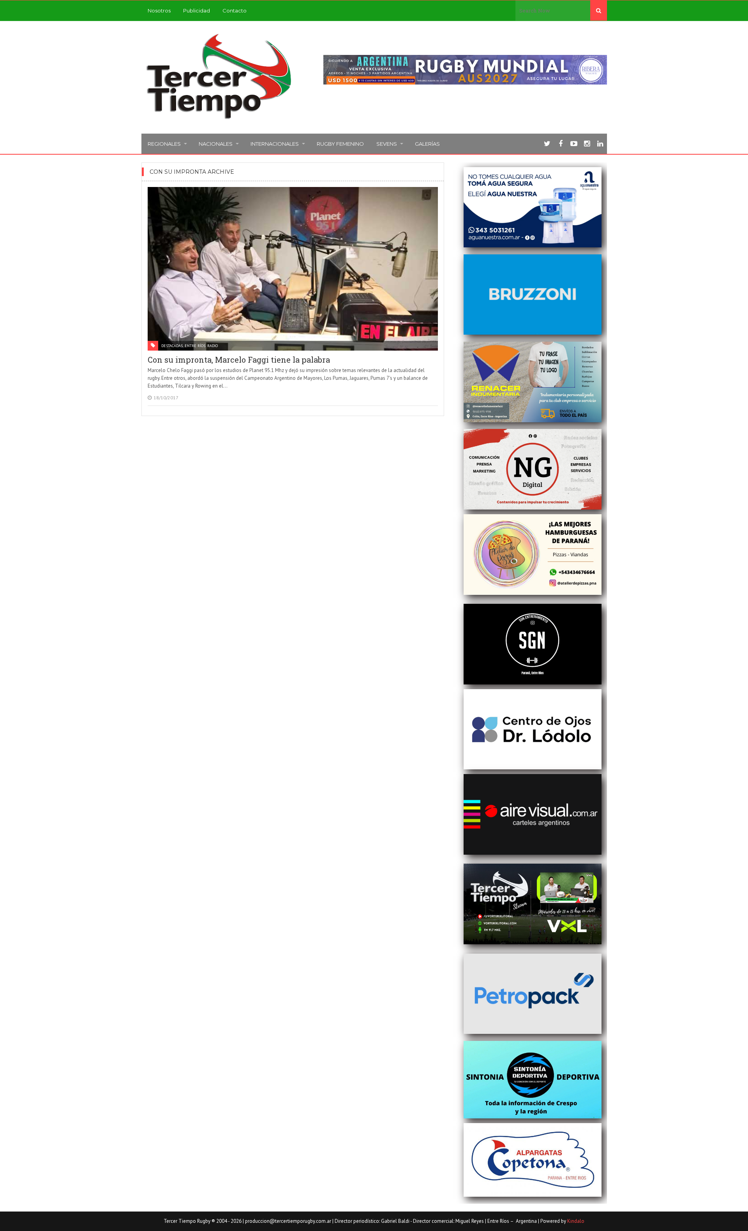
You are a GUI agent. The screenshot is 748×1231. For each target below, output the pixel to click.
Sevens (386, 144)
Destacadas (172, 345)
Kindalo (575, 1221)
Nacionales (216, 144)
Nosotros (159, 10)
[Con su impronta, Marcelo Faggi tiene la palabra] (293, 269)
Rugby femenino (340, 144)
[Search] (598, 10)
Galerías (427, 144)
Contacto (234, 10)
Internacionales (275, 144)
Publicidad (196, 10)
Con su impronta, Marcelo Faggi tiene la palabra (239, 359)
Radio (212, 345)
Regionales (164, 144)
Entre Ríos (195, 345)
